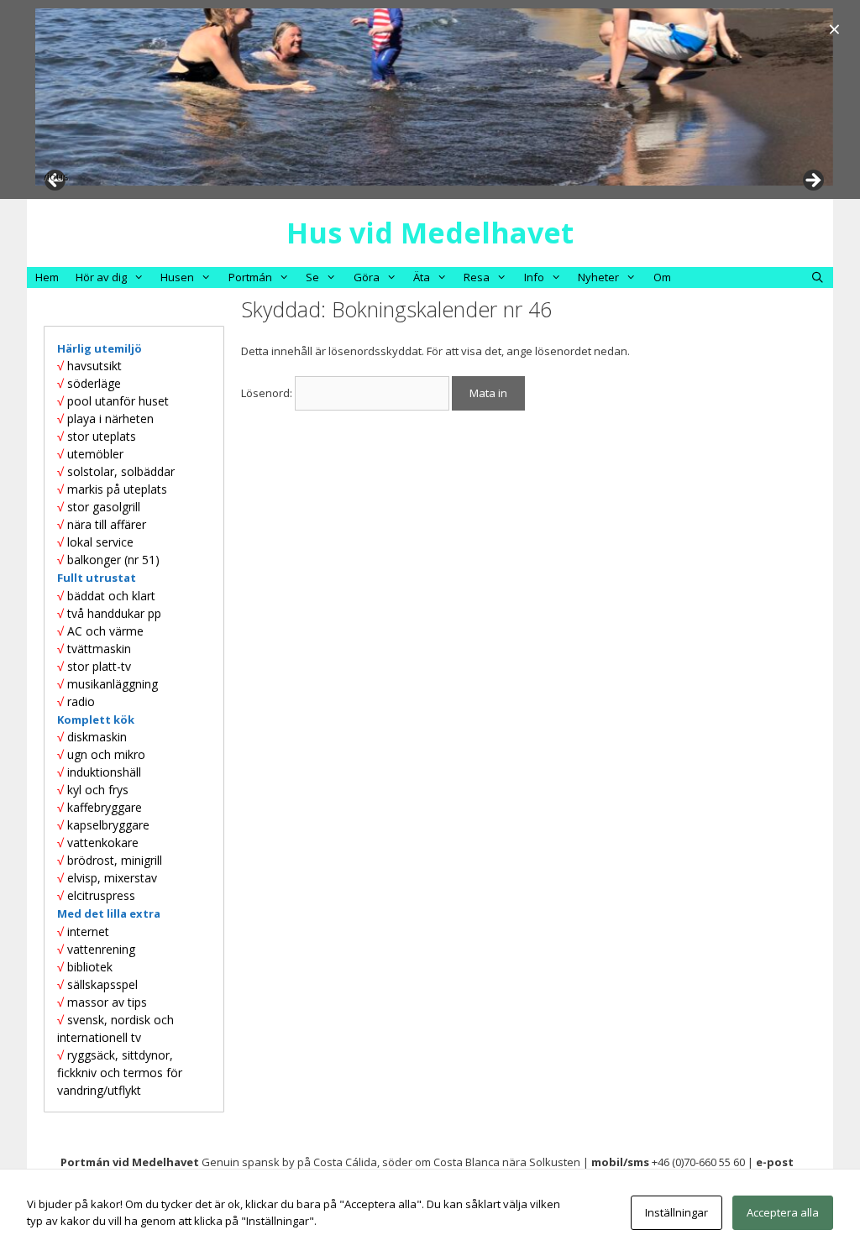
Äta (421, 277)
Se (312, 277)
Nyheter (598, 277)
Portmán (250, 277)
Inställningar (676, 1212)
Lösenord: (268, 392)
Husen (177, 277)
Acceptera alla (783, 1212)
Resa (477, 277)
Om (662, 277)
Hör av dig (101, 277)
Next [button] (812, 181)
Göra (367, 277)
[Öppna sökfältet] (817, 277)
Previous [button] (56, 176)
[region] (434, 97)
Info (534, 277)
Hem (47, 277)
